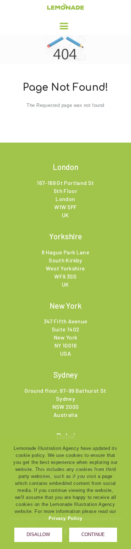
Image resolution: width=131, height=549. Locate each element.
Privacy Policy (65, 518)
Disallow (38, 534)
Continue (93, 534)
